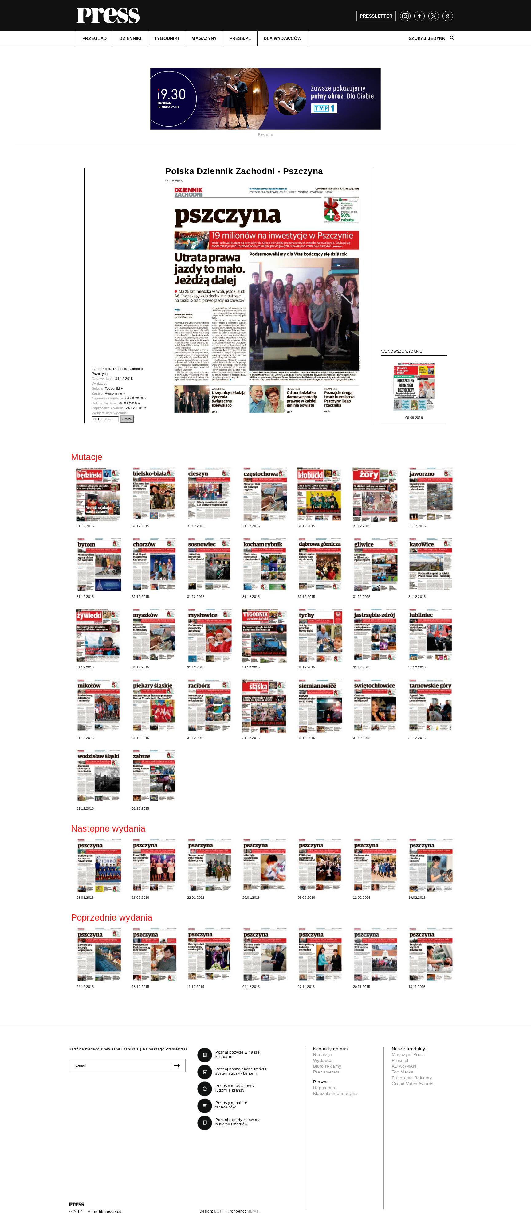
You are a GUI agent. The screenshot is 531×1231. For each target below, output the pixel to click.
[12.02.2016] (375, 865)
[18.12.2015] (154, 954)
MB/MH (253, 1211)
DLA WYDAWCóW (282, 38)
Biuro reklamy (327, 1066)
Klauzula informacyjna (335, 1093)
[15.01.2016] (154, 865)
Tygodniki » (114, 388)
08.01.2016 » (129, 403)
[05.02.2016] (320, 864)
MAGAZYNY (204, 38)
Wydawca (322, 1060)
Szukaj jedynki (428, 38)
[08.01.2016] (99, 865)
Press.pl (400, 1060)
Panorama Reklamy (412, 1077)
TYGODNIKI (166, 38)
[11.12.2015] (209, 954)
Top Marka (402, 1071)
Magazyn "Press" (409, 1054)
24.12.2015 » (136, 408)
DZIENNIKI (130, 38)
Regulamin (324, 1087)
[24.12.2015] (99, 954)
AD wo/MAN (404, 1066)
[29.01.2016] (265, 864)
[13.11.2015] (430, 954)
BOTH (219, 1211)
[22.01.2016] (209, 865)
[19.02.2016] (430, 865)
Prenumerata (326, 1071)
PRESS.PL (240, 38)
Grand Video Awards (413, 1083)
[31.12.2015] (99, 494)
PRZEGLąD (94, 38)
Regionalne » (115, 393)
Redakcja (322, 1054)
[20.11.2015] (375, 954)
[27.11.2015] (320, 954)
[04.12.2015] (265, 954)
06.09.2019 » (135, 398)
